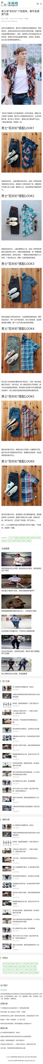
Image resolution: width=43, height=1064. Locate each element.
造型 (19, 966)
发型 (8, 963)
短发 (31, 970)
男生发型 (26, 963)
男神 (36, 963)
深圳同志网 (3, 990)
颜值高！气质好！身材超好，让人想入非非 (12, 1019)
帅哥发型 (35, 973)
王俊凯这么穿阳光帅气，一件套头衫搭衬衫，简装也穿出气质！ (18, 1044)
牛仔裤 (5, 966)
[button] (38, 4)
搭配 (23, 966)
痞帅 (14, 541)
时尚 (28, 966)
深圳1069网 (18, 1060)
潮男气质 (33, 538)
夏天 (32, 963)
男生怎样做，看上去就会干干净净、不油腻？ (13, 1012)
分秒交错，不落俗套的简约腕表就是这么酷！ (13, 1048)
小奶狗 (26, 970)
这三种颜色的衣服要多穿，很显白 (23, 687)
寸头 (21, 963)
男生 (4, 963)
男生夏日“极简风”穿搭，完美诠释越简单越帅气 (18, 591)
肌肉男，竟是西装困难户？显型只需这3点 (26, 703)
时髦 (8, 970)
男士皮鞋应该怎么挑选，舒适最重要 (14, 674)
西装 (13, 963)
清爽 (17, 970)
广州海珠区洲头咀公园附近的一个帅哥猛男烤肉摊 (14, 1008)
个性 (10, 538)
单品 (26, 973)
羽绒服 (21, 973)
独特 (39, 538)
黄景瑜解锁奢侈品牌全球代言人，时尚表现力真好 (19, 611)
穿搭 (17, 963)
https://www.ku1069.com (28, 1060)
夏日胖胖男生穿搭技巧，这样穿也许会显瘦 (26, 729)
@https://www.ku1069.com (9, 21)
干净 (4, 973)
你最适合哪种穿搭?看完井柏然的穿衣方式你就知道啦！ (16, 1036)
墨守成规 (22, 538)
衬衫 (13, 970)
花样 (18, 541)
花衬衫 (23, 541)
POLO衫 (15, 973)
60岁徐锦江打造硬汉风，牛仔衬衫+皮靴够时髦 (17, 631)
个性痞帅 (15, 538)
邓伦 (30, 973)
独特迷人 (4, 541)
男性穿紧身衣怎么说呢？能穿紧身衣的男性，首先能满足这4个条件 (21, 569)
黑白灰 (29, 541)
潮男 (28, 538)
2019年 (9, 973)
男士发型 (33, 966)
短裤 (15, 966)
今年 (21, 970)
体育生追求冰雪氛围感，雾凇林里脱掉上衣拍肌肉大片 (16, 1023)
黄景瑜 (10, 966)
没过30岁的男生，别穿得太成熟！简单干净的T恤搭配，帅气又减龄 (21, 652)
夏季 (35, 970)
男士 (10, 541)
